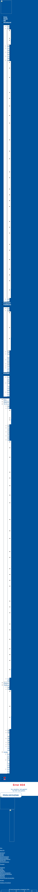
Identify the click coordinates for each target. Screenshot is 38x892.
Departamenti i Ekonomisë (15, 196)
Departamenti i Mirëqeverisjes (15, 246)
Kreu (5, 17)
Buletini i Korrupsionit (10, 355)
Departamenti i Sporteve (15, 223)
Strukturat (2, 852)
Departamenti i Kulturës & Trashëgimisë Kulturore (15, 182)
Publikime (7, 304)
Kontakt (6, 373)
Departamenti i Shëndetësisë (15, 190)
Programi (7, 303)
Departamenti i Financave (15, 202)
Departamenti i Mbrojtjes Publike (15, 101)
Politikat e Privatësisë (5, 882)
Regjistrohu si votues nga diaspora (10, 386)
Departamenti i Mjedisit (15, 270)
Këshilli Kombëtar (10, 53)
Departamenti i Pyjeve (15, 94)
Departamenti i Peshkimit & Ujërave (15, 71)
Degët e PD (3, 860)
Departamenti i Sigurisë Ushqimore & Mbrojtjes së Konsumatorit (15, 84)
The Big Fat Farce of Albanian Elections (13, 344)
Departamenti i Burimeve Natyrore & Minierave (15, 237)
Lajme (1, 869)
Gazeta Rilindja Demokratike (10, 369)
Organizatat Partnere (10, 57)
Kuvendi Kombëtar (10, 300)
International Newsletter (10, 360)
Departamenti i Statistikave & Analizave (15, 284)
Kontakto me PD (9, 379)
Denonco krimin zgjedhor (9, 394)
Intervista (2, 876)
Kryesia (2, 855)
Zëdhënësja (14, 38)
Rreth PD (6, 20)
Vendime (2, 870)
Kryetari (2, 854)
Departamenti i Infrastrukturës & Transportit (15, 253)
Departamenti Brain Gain (15, 173)
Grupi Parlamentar (10, 49)
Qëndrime (2, 875)
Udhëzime (2, 871)
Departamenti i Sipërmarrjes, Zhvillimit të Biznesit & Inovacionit (15, 213)
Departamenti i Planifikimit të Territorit (15, 263)
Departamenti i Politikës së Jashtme (15, 109)
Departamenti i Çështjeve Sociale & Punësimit (15, 144)
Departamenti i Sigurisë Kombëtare (15, 118)
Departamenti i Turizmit (15, 276)
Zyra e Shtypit (13, 42)
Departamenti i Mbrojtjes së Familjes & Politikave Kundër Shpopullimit (15, 130)
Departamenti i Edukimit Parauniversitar (15, 153)
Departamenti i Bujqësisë (15, 64)
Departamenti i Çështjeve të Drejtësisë (14, 293)
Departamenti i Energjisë (15, 229)
